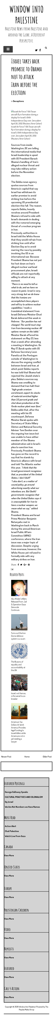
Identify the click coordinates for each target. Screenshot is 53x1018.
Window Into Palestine (26, 15)
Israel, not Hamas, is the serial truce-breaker (18, 696)
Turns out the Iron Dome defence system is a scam (18, 636)
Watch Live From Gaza (15, 836)
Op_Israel (9, 801)
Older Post (47, 756)
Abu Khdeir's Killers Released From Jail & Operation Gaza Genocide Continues (19, 604)
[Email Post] (12, 569)
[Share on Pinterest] (28, 564)
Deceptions (18, 101)
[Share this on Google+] (25, 564)
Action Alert (10, 826)
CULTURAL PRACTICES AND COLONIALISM (24, 797)
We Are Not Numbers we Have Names (22, 806)
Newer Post (6, 756)
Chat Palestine (12, 831)
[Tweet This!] (21, 564)
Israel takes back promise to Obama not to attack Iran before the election (26, 76)
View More (9, 855)
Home (27, 756)
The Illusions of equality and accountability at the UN (18, 665)
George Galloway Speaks (16, 792)
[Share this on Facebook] (18, 564)
